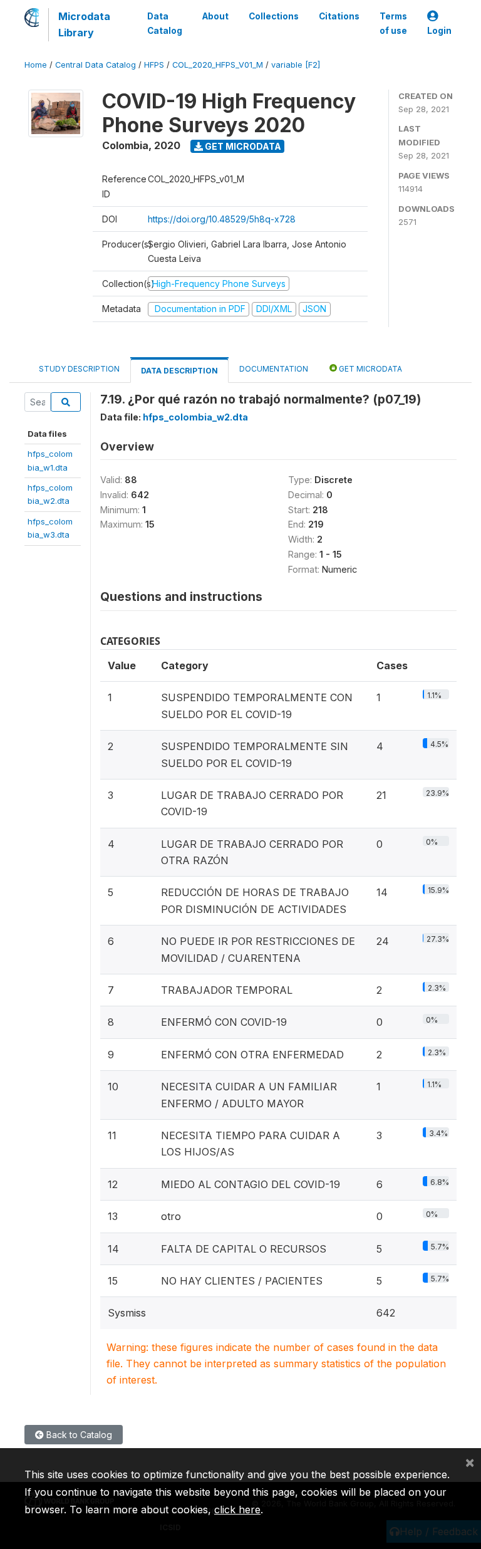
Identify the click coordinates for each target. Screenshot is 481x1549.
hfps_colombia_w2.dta (195, 417)
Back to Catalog (78, 1434)
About (215, 16)
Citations (339, 16)
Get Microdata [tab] (369, 368)
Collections (274, 16)
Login (439, 31)
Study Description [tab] (79, 368)
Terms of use (393, 23)
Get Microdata (242, 146)
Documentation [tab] (273, 368)
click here (237, 1509)
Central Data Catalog (95, 65)
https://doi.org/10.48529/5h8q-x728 (222, 219)
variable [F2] (295, 65)
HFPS (154, 65)
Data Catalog (164, 23)
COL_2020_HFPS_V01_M (217, 65)
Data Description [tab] (179, 370)
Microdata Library (84, 24)
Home (35, 65)
